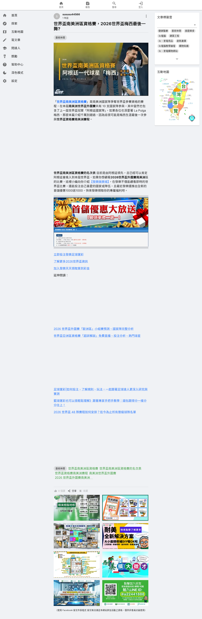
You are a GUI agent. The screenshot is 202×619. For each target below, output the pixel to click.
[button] (13, 73)
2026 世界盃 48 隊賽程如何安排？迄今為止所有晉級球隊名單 (95, 412)
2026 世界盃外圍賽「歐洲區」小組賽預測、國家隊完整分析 (94, 329)
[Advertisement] (101, 146)
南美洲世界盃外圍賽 (102, 473)
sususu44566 (71, 14)
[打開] (194, 24)
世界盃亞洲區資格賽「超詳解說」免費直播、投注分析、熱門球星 (97, 336)
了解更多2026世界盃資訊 (71, 261)
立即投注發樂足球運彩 (69, 254)
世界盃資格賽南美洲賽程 (71, 473)
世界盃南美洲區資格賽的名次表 (120, 468)
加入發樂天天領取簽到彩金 (72, 268)
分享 (74, 490)
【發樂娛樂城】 (99, 182)
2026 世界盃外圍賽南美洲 (74, 477)
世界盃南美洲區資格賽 (83, 468)
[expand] (177, 58)
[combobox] (174, 25)
